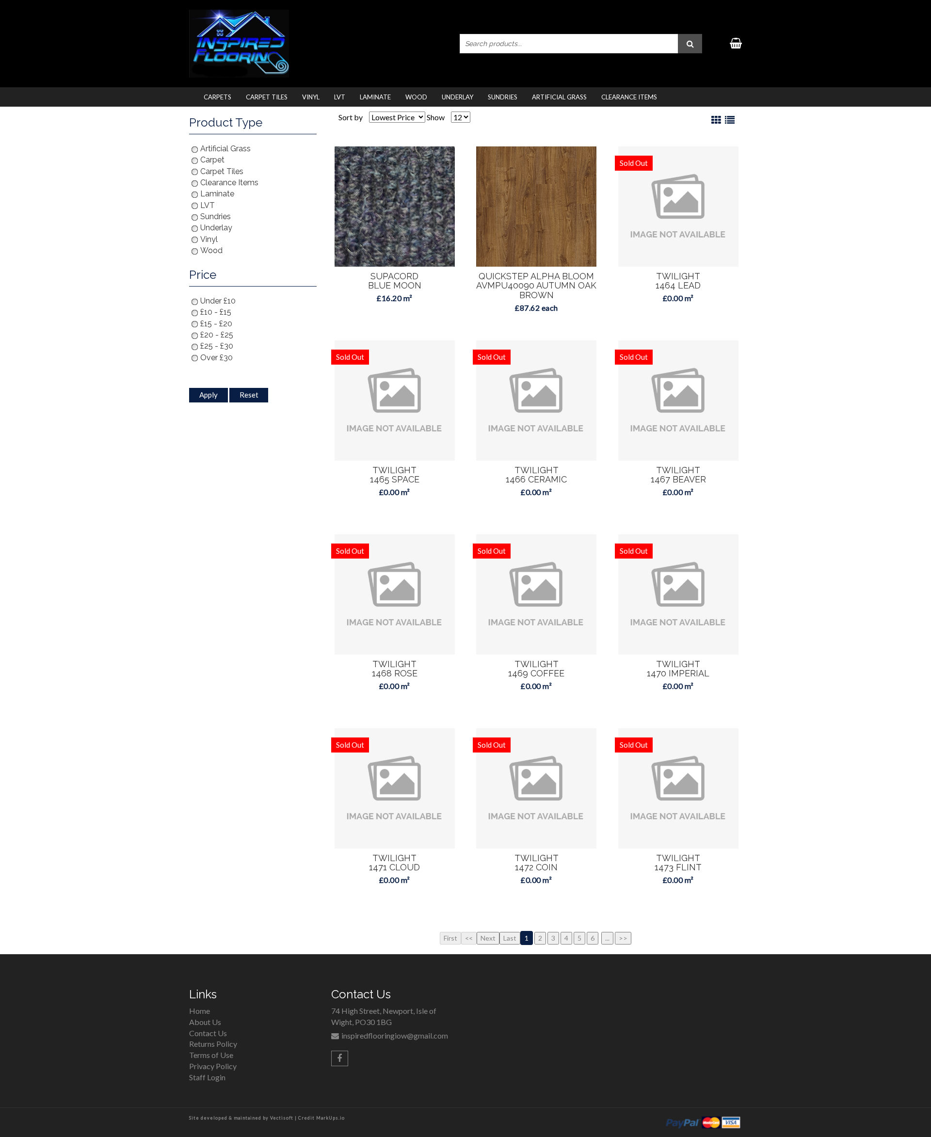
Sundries (502, 97)
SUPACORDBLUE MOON (394, 281)
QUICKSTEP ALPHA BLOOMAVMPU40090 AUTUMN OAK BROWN (536, 286)
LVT (339, 97)
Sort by (350, 117)
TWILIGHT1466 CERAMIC (536, 475)
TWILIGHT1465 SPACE (394, 475)
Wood (416, 97)
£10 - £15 (215, 312)
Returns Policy (213, 1043)
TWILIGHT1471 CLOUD (394, 863)
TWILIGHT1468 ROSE (394, 669)
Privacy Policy (213, 1066)
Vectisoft (281, 1118)
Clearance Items (629, 97)
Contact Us (208, 1033)
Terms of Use (211, 1054)
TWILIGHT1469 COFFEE (536, 669)
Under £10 (218, 300)
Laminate (375, 97)
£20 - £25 (216, 334)
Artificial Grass (559, 97)
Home (199, 1010)
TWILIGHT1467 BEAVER (678, 475)
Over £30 (216, 357)
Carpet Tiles (267, 97)
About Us (205, 1021)
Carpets (217, 97)
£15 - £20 (216, 323)
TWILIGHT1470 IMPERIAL (678, 669)
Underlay (457, 97)
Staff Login (207, 1077)
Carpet (212, 159)
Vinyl (311, 97)
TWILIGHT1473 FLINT (678, 863)
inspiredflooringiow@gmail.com (394, 1035)
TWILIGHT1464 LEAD (678, 281)
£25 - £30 (216, 346)
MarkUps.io (330, 1118)
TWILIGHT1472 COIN (536, 863)
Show (436, 117)
